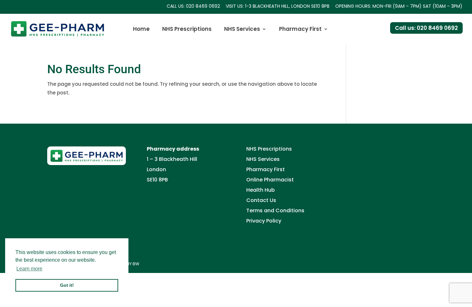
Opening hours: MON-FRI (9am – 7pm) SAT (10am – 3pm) (398, 6)
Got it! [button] (67, 285)
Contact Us (261, 200)
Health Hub (260, 190)
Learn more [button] (29, 268)
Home (141, 30)
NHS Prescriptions (187, 30)
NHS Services (242, 30)
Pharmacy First (300, 30)
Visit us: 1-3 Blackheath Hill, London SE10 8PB (277, 6)
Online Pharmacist (270, 179)
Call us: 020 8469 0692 (193, 6)
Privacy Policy (263, 220)
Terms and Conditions (275, 210)
